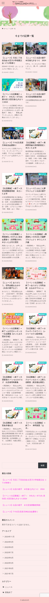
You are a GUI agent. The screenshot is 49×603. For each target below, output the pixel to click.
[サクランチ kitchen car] (24, 3)
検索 (42, 465)
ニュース (8, 587)
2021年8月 (9, 568)
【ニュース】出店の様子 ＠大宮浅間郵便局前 (21, 505)
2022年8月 (9, 547)
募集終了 (8, 592)
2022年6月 (9, 557)
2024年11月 (10, 536)
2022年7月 (9, 552)
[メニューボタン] (3, 3)
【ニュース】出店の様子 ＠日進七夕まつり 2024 (23, 489)
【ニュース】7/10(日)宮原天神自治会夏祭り (20, 511)
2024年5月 (9, 542)
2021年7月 (9, 573)
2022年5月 (9, 563)
